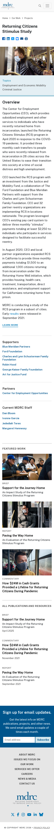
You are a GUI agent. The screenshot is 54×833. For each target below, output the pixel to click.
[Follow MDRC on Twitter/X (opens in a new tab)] (13, 814)
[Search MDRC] (40, 6)
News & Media (27, 778)
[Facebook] (3, 38)
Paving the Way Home (17, 535)
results (14, 313)
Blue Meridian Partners (16, 346)
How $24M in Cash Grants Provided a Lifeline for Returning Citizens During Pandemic (25, 587)
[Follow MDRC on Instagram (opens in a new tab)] (23, 814)
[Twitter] (12, 38)
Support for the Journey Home (23, 488)
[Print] (26, 38)
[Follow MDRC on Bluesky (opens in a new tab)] (41, 814)
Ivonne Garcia (10, 418)
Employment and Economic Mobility (24, 85)
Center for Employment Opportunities (25, 393)
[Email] (21, 38)
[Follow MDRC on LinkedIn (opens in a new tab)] (35, 814)
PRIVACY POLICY (42, 827)
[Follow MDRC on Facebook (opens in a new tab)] (18, 814)
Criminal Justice (12, 89)
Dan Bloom (8, 413)
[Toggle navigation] (47, 6)
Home (5, 18)
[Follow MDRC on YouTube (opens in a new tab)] (29, 814)
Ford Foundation (12, 351)
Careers (27, 774)
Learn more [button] (10, 324)
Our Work (16, 18)
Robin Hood (9, 364)
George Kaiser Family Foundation (22, 369)
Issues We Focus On (27, 759)
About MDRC (27, 754)
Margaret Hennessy (14, 428)
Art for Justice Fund (14, 374)
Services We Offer (27, 769)
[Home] (9, 5)
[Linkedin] (8, 38)
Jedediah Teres (11, 423)
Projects (28, 18)
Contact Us (27, 783)
